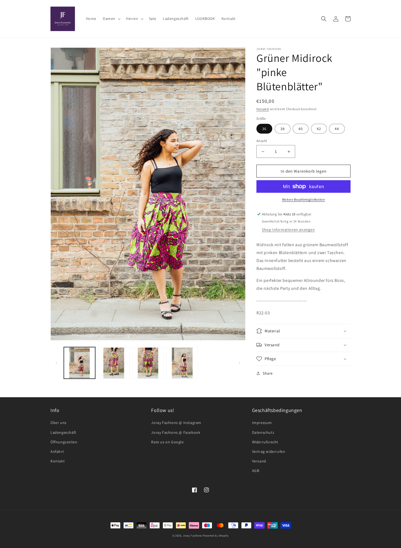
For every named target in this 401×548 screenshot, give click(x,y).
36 (264, 128)
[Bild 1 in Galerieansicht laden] (79, 363)
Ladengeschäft (63, 432)
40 (300, 128)
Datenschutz (263, 432)
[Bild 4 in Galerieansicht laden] (182, 363)
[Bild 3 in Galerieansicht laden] (148, 363)
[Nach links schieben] (56, 363)
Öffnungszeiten (63, 441)
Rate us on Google (167, 441)
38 (282, 128)
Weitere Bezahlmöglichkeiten (303, 199)
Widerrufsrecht (265, 441)
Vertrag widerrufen (268, 451)
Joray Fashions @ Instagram (176, 422)
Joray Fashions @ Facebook (175, 432)
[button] (111, 18)
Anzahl (261, 140)
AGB (255, 470)
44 (337, 128)
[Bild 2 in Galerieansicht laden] (113, 363)
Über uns (58, 422)
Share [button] (268, 373)
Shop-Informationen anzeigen (288, 229)
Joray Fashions (192, 535)
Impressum (262, 422)
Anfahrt (57, 451)
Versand (262, 109)
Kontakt (57, 461)
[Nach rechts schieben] (240, 363)
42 (319, 128)
